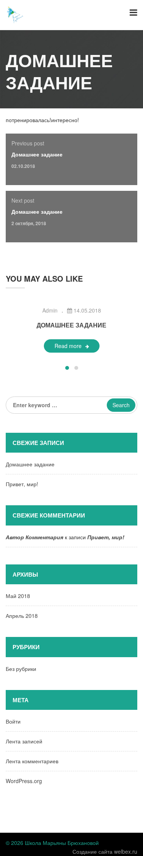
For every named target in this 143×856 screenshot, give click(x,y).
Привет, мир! (22, 484)
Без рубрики (21, 668)
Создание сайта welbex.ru (104, 851)
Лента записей (24, 741)
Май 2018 (18, 596)
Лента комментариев (32, 761)
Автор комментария (34, 537)
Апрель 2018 (22, 615)
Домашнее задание (37, 154)
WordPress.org (24, 781)
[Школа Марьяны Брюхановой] (15, 14)
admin (50, 310)
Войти (13, 721)
